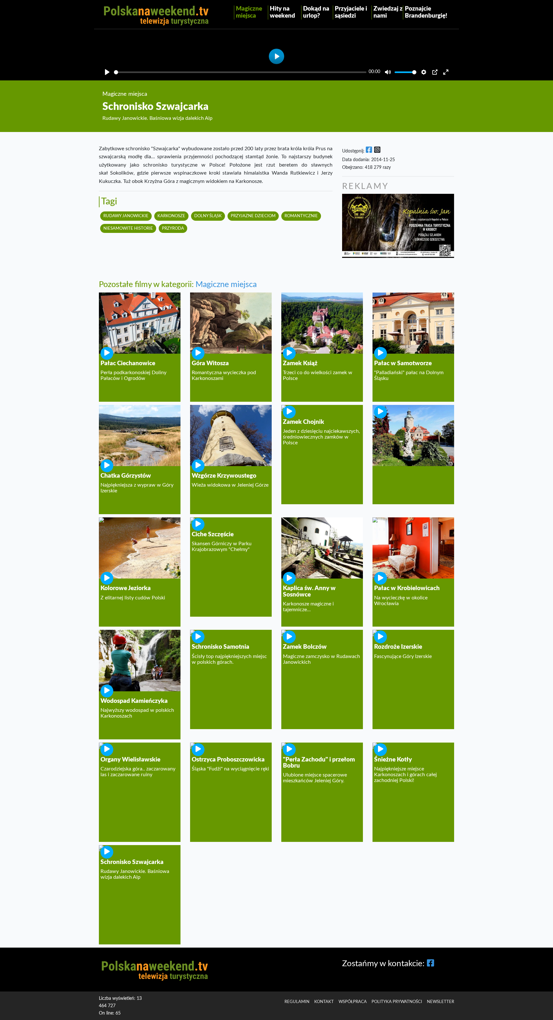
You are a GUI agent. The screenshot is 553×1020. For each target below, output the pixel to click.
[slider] (240, 72)
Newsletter (440, 1002)
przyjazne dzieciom (253, 216)
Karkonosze (171, 216)
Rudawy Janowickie (125, 216)
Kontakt (324, 1002)
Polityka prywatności (397, 1002)
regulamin (297, 1002)
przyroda (173, 228)
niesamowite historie (128, 228)
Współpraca (353, 1002)
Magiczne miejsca (226, 285)
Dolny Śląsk (208, 216)
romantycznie (301, 216)
